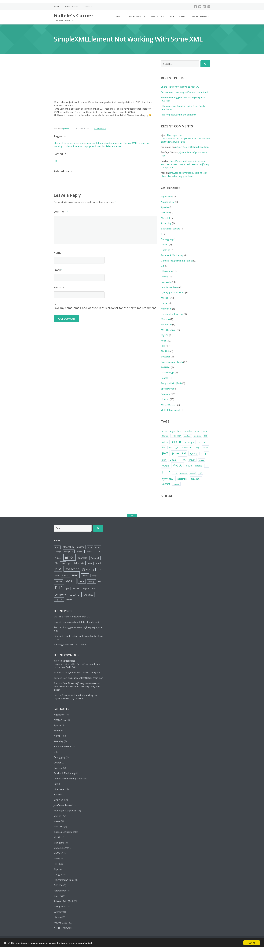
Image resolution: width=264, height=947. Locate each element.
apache (188, 431)
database (187, 436)
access (164, 431)
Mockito (165, 319)
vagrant (166, 483)
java (165, 453)
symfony (167, 479)
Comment (60, 211)
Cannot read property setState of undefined (184, 92)
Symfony (165, 394)
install (205, 447)
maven (164, 303)
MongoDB (166, 324)
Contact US (89, 6)
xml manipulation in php (77, 146)
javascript (179, 453)
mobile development (172, 314)
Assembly (166, 223)
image (197, 448)
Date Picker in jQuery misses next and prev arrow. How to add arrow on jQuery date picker (185, 164)
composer (176, 435)
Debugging (167, 239)
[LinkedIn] (204, 6)
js (201, 454)
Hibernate (166, 271)
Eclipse (165, 442)
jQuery (193, 453)
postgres (165, 356)
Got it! (251, 942)
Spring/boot (167, 388)
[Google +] (208, 6)
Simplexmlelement (74, 142)
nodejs (198, 465)
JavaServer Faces (170, 287)
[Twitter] (199, 6)
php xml (58, 142)
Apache (165, 207)
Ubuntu (165, 399)
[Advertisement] (105, 80)
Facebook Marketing (172, 255)
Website (59, 287)
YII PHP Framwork (170, 409)
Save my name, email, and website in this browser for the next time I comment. (105, 308)
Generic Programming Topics (177, 260)
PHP (56, 160)
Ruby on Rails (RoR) (171, 383)
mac (182, 459)
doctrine (197, 436)
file (163, 447)
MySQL (165, 335)
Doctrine (165, 249)
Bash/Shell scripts (170, 228)
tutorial (182, 479)
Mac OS (165, 297)
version (176, 484)
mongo (201, 460)
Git (162, 265)
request (193, 473)
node (163, 340)
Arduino (165, 212)
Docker (164, 244)
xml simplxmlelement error (107, 146)
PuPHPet (165, 367)
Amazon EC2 (167, 201)
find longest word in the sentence (178, 114)
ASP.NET (165, 217)
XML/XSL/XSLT (169, 404)
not (207, 466)
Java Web (166, 281)
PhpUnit (165, 351)
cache (205, 431)
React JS (165, 377)
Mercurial (166, 308)
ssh (201, 473)
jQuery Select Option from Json (192, 146)
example (189, 442)
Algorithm (166, 196)
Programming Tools (172, 362)
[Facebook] (195, 6)
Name (57, 252)
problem (183, 473)
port (175, 473)
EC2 (205, 436)
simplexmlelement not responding (104, 142)
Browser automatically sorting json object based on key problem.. (184, 174)
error (177, 441)
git (176, 447)
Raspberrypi (167, 372)
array (197, 431)
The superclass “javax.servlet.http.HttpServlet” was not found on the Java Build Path (185, 138)
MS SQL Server (168, 329)
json (164, 460)
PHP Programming (201, 16)
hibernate (187, 447)
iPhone (164, 276)
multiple (165, 465)
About (56, 6)
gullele (66, 128)
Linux (173, 459)
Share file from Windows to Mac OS (180, 86)
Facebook (202, 442)
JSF (206, 453)
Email (57, 270)
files (170, 447)
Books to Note (71, 6)
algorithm (175, 431)
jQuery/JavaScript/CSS (173, 292)
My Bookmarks (177, 16)
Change (165, 436)
